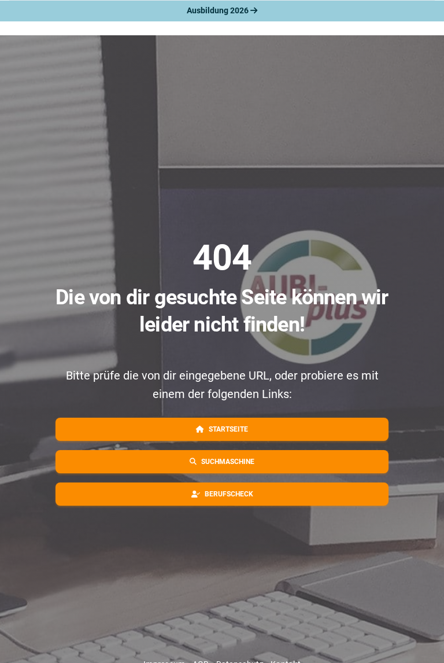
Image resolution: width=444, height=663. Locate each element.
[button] (222, 429)
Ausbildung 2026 (218, 10)
